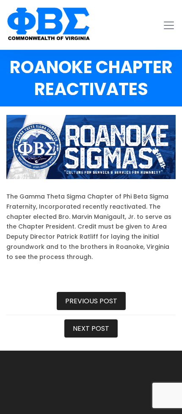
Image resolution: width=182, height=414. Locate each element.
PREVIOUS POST (91, 301)
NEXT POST (91, 328)
